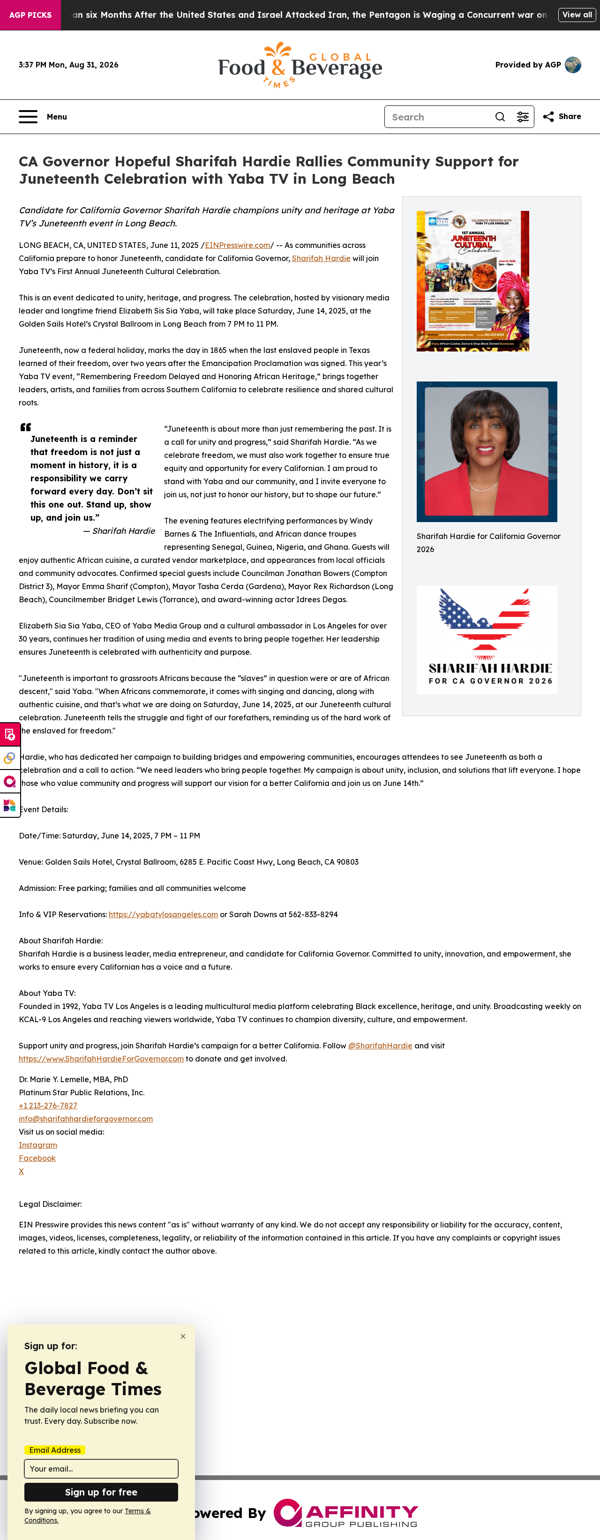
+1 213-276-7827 (48, 1105)
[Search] (500, 116)
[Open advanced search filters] (522, 116)
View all (577, 14)
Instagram (38, 1145)
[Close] (183, 1336)
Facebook (37, 1158)
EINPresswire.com (237, 245)
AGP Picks (30, 15)
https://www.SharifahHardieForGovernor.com (101, 1058)
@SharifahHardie (380, 1045)
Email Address (55, 1450)
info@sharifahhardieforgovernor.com (86, 1118)
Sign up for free (101, 1492)
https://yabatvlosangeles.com (163, 914)
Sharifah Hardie (321, 258)
